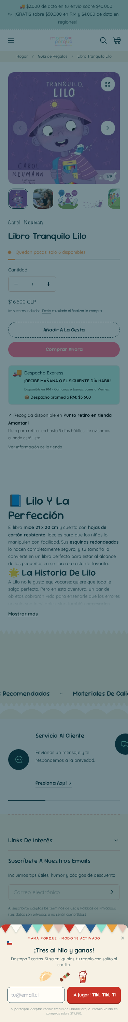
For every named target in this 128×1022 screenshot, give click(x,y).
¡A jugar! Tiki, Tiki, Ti (94, 994)
